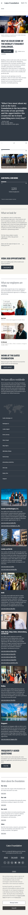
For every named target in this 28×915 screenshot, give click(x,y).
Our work (14, 857)
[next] (26, 143)
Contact (14, 871)
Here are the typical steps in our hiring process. (10, 244)
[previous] (2, 143)
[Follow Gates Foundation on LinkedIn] (12, 862)
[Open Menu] (1, 3)
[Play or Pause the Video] (14, 307)
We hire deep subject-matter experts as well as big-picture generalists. (9, 236)
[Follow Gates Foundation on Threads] (22, 862)
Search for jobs (7, 51)
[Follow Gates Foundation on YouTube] (19, 862)
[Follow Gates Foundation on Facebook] (8, 862)
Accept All (14, 908)
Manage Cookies (14, 902)
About (2, 8)
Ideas (22, 857)
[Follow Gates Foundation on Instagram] (15, 862)
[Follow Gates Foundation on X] (5, 862)
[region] (14, 894)
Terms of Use (18, 897)
